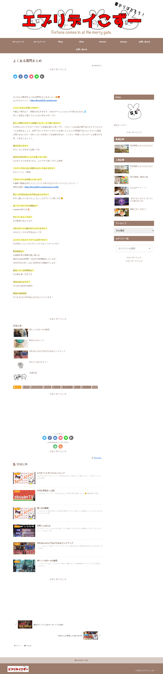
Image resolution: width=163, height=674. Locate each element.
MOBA (27, 387)
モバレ (78, 387)
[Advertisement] (58, 87)
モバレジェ (87, 387)
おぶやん (57, 387)
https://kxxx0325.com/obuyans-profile (42, 187)
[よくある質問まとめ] (26, 76)
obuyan (18, 387)
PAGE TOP (82, 660)
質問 (95, 387)
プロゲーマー (68, 387)
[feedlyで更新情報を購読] (55, 446)
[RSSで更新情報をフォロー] (60, 446)
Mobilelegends (37, 387)
